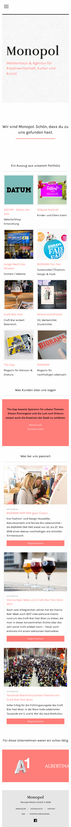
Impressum (21, 809)
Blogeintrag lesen (35, 543)
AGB (23, 814)
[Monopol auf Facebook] (35, 820)
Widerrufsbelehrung (40, 814)
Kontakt (51, 809)
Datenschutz (37, 809)
